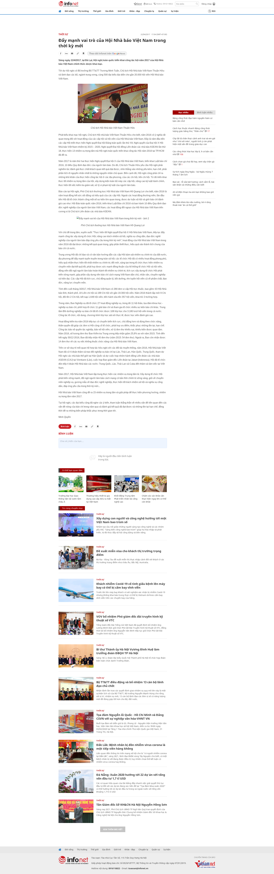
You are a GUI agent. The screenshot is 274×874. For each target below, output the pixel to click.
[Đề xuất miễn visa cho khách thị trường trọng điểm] (76, 557)
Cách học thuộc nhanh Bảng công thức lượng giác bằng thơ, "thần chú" (191, 129)
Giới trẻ (121, 11)
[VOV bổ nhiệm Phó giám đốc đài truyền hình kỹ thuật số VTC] (76, 623)
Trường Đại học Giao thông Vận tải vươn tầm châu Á (70, 498)
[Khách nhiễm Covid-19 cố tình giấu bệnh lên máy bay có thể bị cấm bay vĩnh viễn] (76, 590)
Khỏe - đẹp (134, 11)
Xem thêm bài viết (112, 829)
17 (208, 131)
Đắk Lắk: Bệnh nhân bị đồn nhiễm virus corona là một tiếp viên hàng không (130, 747)
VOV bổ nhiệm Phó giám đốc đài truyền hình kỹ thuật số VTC (129, 618)
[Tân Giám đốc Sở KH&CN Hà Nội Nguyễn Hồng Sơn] (76, 811)
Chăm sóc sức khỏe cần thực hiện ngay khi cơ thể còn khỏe (154, 498)
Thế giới (97, 11)
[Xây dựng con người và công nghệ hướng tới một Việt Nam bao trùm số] (76, 525)
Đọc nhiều (183, 112)
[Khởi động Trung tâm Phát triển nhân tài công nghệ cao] (126, 483)
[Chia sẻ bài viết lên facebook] (61, 53)
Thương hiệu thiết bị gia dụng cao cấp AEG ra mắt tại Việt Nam (98, 498)
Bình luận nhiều (204, 112)
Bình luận (65, 426)
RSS (213, 11)
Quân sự (162, 11)
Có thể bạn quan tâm (72, 470)
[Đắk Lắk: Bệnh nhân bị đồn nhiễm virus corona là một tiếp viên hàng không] (76, 751)
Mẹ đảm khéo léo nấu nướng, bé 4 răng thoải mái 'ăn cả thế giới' (192, 203)
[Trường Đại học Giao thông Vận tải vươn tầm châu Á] (71, 483)
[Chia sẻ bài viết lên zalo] (66, 53)
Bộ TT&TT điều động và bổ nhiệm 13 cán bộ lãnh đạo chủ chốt (130, 684)
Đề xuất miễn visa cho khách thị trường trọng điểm (128, 553)
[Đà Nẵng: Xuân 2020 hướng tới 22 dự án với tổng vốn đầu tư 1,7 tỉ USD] (76, 781)
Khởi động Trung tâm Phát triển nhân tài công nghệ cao (125, 498)
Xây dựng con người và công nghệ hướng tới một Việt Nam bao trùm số (131, 520)
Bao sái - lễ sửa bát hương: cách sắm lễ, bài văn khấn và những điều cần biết (193, 183)
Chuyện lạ (149, 11)
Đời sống (69, 11)
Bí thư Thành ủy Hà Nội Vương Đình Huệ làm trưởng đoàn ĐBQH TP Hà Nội (127, 651)
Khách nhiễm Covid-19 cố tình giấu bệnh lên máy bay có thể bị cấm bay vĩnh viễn (130, 585)
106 (181, 154)
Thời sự (63, 34)
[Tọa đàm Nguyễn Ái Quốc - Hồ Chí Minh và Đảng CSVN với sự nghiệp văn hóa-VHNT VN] (76, 721)
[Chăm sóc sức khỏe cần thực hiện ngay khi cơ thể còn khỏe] (154, 483)
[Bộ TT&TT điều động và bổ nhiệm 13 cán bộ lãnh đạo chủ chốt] (76, 688)
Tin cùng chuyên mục (72, 508)
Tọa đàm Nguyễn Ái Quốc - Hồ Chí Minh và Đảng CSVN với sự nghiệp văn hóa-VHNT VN (130, 716)
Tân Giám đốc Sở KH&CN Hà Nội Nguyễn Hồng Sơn (131, 805)
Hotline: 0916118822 (164, 4)
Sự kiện (175, 11)
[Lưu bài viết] (83, 53)
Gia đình (109, 11)
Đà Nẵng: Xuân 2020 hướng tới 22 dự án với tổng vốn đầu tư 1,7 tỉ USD (130, 776)
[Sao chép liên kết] (78, 53)
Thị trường (83, 11)
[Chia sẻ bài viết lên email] (72, 53)
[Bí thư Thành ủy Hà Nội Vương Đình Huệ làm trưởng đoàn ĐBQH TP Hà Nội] (76, 656)
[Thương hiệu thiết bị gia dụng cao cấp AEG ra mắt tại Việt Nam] (98, 483)
